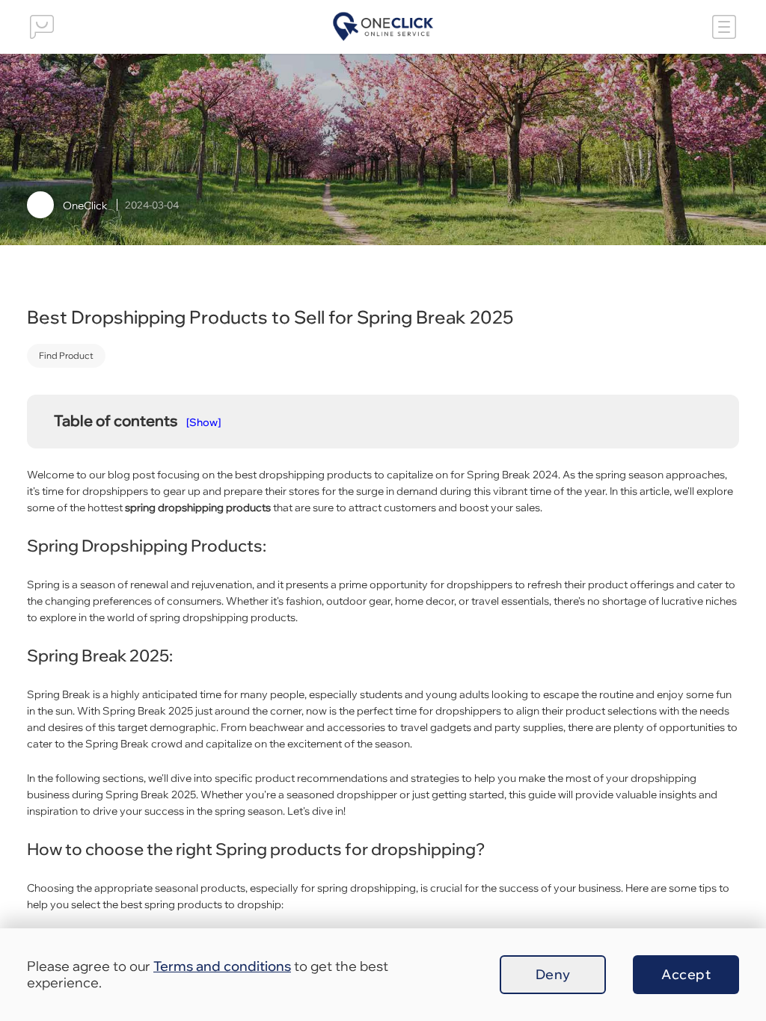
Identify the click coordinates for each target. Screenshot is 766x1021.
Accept (686, 974)
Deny (553, 974)
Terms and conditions (222, 966)
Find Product (66, 355)
